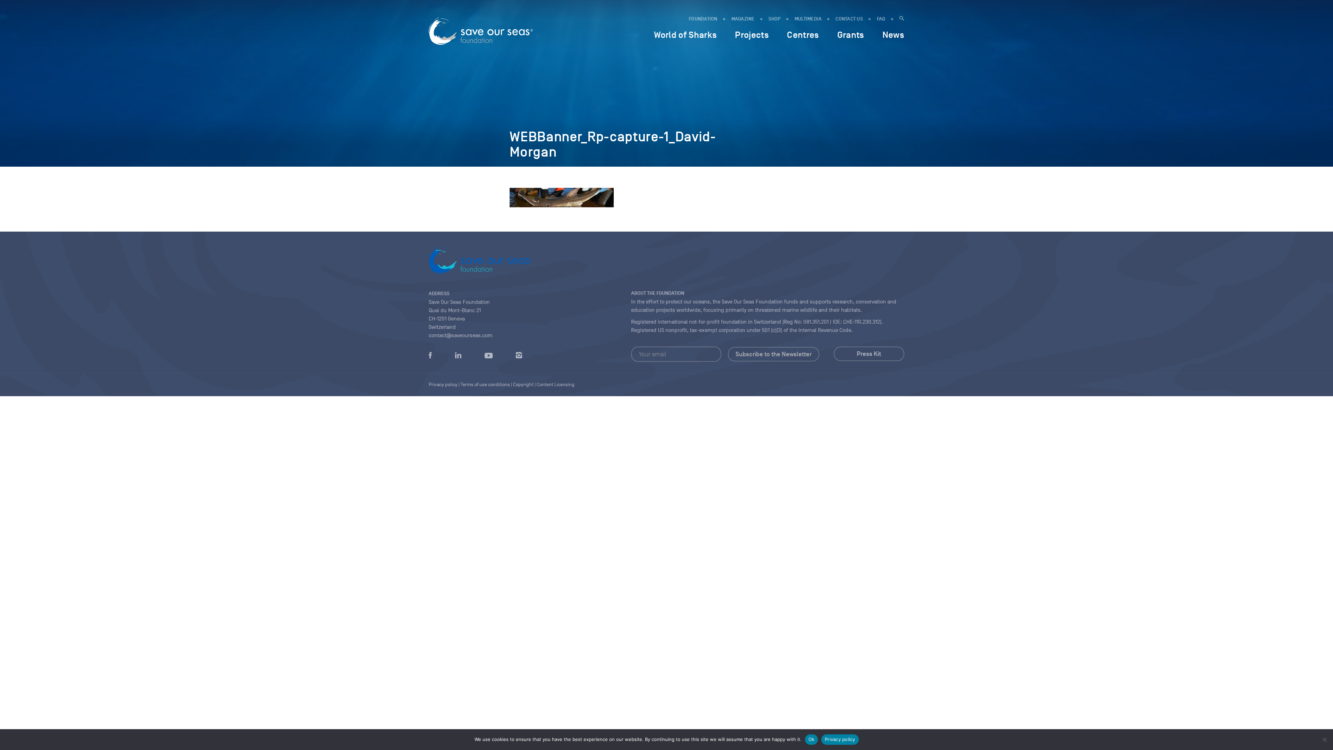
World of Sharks (685, 34)
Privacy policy (840, 739)
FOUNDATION (703, 19)
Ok (811, 739)
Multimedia (808, 19)
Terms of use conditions (485, 384)
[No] (1324, 739)
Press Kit (869, 354)
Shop (775, 19)
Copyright (523, 384)
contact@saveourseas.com (461, 335)
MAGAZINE (743, 19)
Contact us (849, 19)
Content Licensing (556, 384)
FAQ (881, 19)
